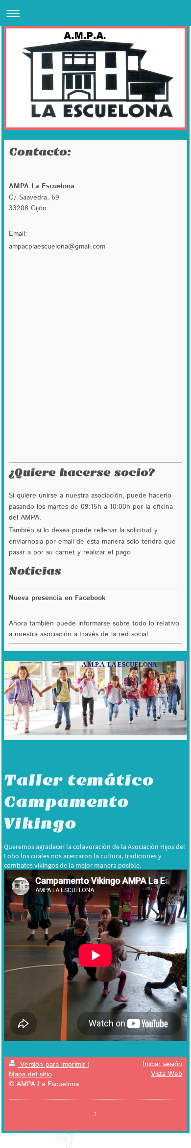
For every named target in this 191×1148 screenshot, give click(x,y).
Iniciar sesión (162, 1064)
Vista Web (166, 1074)
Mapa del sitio (30, 1074)
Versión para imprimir (53, 1065)
